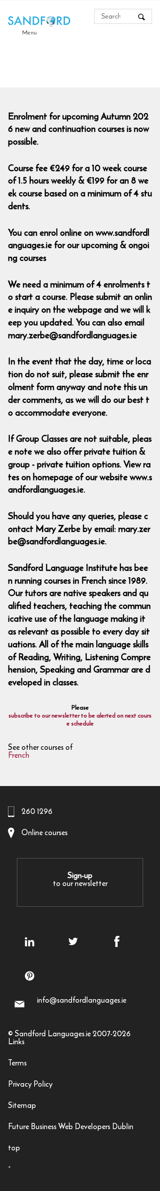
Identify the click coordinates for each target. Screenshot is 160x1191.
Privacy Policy (30, 1085)
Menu (29, 32)
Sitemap (22, 1106)
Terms (17, 1064)
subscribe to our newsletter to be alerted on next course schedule (80, 720)
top (14, 1148)
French (18, 756)
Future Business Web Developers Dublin (70, 1127)
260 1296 (36, 811)
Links (16, 1042)
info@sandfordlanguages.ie (81, 1000)
